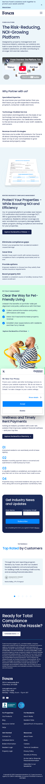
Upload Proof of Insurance (33, 724)
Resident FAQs (29, 720)
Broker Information (9, 744)
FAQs (4, 727)
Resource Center (8, 724)
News (26, 740)
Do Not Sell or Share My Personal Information (32, 760)
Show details (33, 397)
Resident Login (7, 747)
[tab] (14, 596)
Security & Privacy (30, 755)
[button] (41, 12)
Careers (27, 744)
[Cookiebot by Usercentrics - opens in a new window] (33, 371)
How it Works (28, 716)
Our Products (7, 716)
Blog (3, 720)
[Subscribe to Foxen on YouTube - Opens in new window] (7, 698)
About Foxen (28, 736)
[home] (8, 13)
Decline (22, 411)
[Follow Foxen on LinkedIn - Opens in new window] (3, 698)
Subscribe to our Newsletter (30, 765)
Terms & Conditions (31, 747)
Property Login (7, 751)
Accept (22, 404)
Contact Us (6, 736)
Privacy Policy (29, 751)
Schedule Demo (8, 740)
